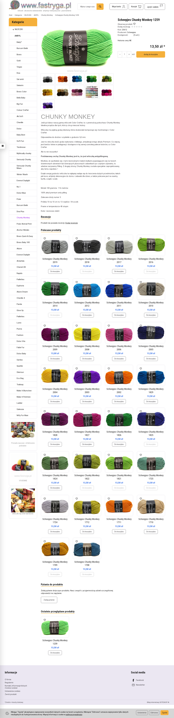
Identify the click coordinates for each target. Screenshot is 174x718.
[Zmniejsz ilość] (129, 54)
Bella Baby (21, 98)
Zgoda (164, 713)
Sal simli (20, 79)
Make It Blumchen (24, 391)
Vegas (19, 67)
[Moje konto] (118, 6)
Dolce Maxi (21, 193)
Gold (19, 61)
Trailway (20, 384)
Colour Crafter (23, 110)
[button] (77, 46)
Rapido (19, 273)
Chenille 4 (21, 298)
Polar (19, 199)
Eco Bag (20, 378)
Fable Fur (20, 347)
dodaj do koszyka (151, 54)
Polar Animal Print (24, 224)
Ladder (19, 403)
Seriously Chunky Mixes (24, 167)
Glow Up (20, 310)
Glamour (20, 372)
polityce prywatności (74, 715)
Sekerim (20, 85)
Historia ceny (123, 40)
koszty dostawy (17, 702)
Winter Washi (22, 174)
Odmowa (154, 713)
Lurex (19, 323)
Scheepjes (131, 32)
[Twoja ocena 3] (137, 27)
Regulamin (9, 683)
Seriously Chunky (24, 159)
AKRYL (18, 36)
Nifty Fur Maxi (22, 415)
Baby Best (21, 135)
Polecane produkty (51, 230)
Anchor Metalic (23, 230)
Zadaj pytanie (49, 600)
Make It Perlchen (24, 397)
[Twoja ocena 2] (134, 27)
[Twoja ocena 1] (132, 27)
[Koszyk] (136, 6)
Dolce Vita (21, 341)
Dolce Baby (21, 353)
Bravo (19, 54)
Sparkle (20, 366)
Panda (19, 304)
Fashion (20, 335)
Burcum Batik (22, 48)
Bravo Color (22, 91)
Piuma (19, 329)
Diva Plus (20, 211)
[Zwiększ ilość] (120, 54)
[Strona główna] (40, 6)
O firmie (8, 680)
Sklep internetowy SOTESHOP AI (158, 702)
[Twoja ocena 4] (139, 27)
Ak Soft (20, 116)
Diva (18, 73)
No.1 (19, 187)
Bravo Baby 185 (23, 242)
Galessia (20, 409)
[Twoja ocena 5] (141, 27)
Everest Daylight (23, 180)
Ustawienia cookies (12, 691)
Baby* (19, 42)
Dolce (19, 129)
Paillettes (20, 279)
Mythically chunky (24, 153)
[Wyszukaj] (100, 6)
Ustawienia (141, 713)
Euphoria (20, 286)
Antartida (20, 261)
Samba (20, 360)
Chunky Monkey (23, 217)
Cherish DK (21, 267)
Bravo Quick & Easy (25, 236)
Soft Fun (20, 141)
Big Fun (20, 104)
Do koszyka (55, 271)
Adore (19, 248)
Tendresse (21, 147)
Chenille (20, 122)
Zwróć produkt (11, 694)
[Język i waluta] (155, 6)
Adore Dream (22, 292)
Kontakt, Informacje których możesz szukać (16, 687)
